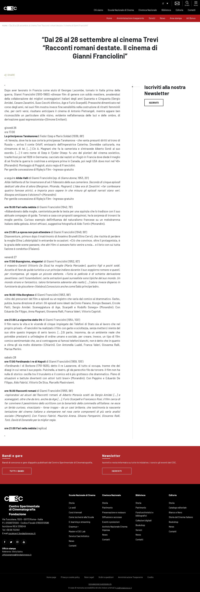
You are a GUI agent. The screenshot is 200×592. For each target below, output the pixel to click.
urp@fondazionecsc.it (124, 588)
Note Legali (89, 577)
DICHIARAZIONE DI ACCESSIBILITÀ (100, 584)
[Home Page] (10, 8)
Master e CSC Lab (77, 531)
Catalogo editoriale (178, 507)
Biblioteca (166, 10)
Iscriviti (154, 102)
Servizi (152, 18)
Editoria (179, 10)
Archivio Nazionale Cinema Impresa (114, 528)
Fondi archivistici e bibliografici (144, 514)
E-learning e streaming (79, 522)
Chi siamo (98, 10)
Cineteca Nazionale (148, 10)
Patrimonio (107, 507)
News (162, 18)
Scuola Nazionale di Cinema (121, 10)
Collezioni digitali (144, 520)
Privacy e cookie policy (70, 577)
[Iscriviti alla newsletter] (177, 3)
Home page (51, 577)
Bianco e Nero (175, 512)
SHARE (11, 74)
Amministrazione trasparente (130, 18)
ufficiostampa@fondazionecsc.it (16, 554)
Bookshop (140, 525)
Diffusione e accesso (112, 517)
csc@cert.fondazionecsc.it (22, 533)
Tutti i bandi (17, 471)
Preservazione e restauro (114, 512)
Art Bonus (190, 18)
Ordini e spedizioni (106, 577)
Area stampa (176, 18)
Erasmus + (74, 526)
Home (109, 18)
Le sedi (72, 507)
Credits (150, 577)
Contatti (191, 10)
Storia (72, 503)
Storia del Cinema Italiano (181, 517)
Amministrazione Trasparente (130, 577)
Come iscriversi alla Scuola (81, 517)
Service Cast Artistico (79, 536)
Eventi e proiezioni (111, 522)
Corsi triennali (75, 512)
